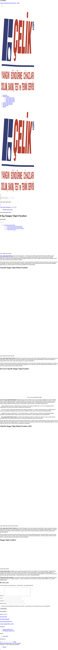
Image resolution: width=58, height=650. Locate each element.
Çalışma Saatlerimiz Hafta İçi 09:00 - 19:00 (9, 3)
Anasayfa (5, 95)
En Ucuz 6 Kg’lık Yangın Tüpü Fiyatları (15, 227)
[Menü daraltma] (0, 194)
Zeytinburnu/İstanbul (4, 619)
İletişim (4, 106)
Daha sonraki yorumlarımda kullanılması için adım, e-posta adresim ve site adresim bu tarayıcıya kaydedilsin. (26, 606)
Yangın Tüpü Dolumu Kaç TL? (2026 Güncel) (10, 643)
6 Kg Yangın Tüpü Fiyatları (9, 225)
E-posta (2, 600)
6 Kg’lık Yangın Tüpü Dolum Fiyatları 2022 (15, 228)
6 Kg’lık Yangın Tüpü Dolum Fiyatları (14, 226)
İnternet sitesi (3, 603)
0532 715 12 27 (3, 614)
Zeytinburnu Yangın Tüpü (8, 630)
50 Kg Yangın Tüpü (10, 101)
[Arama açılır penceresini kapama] (0, 199)
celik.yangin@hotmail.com (6, 621)
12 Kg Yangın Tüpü (10, 99)
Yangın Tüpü (6, 96)
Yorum (2, 595)
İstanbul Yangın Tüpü (7, 209)
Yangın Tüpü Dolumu (8, 102)
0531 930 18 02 (3, 616)
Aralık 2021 (5, 636)
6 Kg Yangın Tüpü (10, 97)
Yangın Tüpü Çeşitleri (11, 229)
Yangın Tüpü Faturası (8, 104)
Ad (1, 598)
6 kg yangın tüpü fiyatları (6, 255)
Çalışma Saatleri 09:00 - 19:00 (7, 623)
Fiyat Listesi (5, 105)
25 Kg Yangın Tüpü (10, 100)
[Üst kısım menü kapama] (0, 195)
